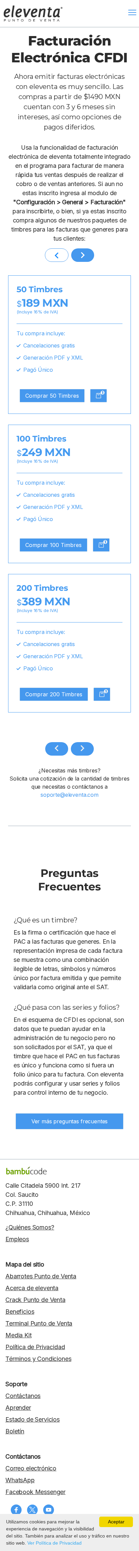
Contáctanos (22, 1395)
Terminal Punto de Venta (38, 1323)
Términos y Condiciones (38, 1358)
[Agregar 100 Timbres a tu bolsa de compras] (101, 545)
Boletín (14, 1431)
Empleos (17, 1239)
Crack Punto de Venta (35, 1299)
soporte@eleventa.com (69, 794)
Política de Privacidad (35, 1346)
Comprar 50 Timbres (52, 395)
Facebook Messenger (35, 1491)
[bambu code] (26, 1170)
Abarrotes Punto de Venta (40, 1276)
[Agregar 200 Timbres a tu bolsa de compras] (101, 694)
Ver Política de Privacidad (54, 1543)
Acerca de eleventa (31, 1287)
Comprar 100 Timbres (53, 545)
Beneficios (19, 1311)
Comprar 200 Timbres (53, 694)
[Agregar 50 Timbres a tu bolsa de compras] (98, 395)
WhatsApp (20, 1480)
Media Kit (18, 1335)
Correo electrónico (30, 1468)
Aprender (18, 1407)
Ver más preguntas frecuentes (69, 1121)
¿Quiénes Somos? (29, 1227)
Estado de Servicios (32, 1419)
